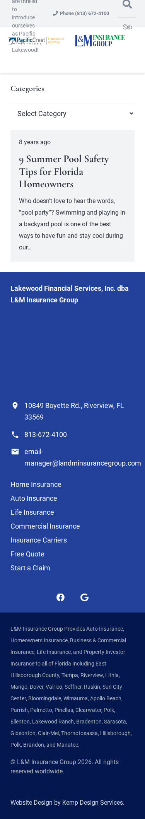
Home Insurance (35, 484)
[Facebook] (60, 598)
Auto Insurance (33, 498)
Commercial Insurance (45, 526)
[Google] (84, 598)
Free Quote (27, 554)
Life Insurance (32, 512)
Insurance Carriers (38, 540)
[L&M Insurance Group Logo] (99, 40)
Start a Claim (30, 568)
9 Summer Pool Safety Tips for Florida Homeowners (64, 171)
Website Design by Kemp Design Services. (67, 802)
